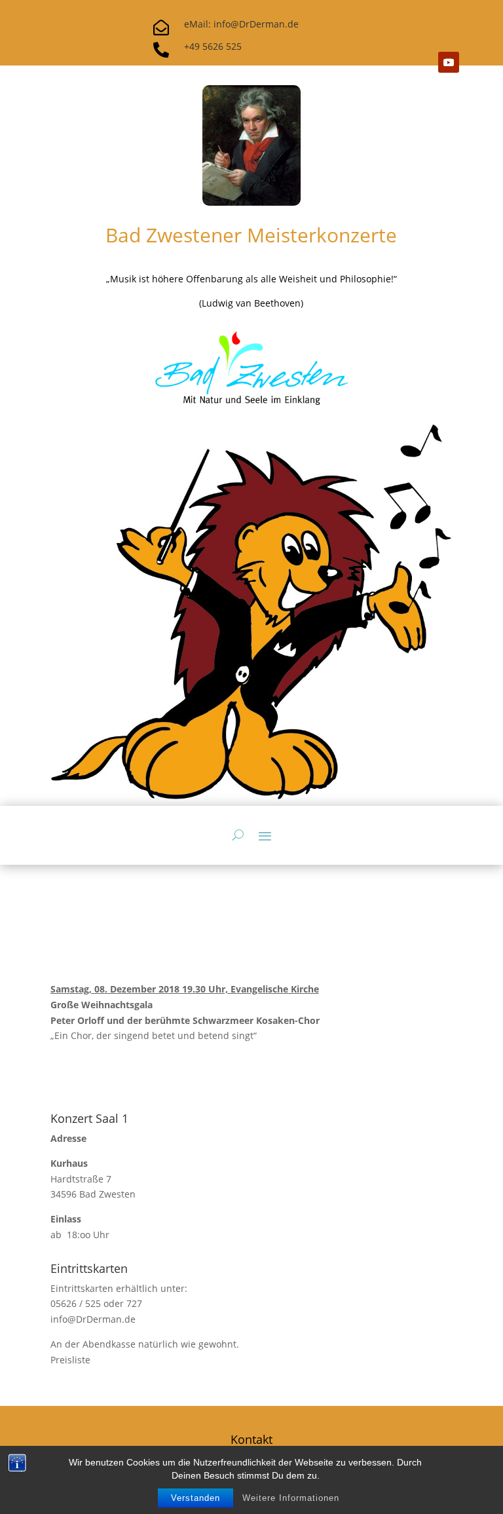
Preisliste (70, 1359)
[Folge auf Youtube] (448, 62)
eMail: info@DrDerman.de (241, 24)
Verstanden (195, 1498)
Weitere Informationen (290, 1498)
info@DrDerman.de (93, 1319)
